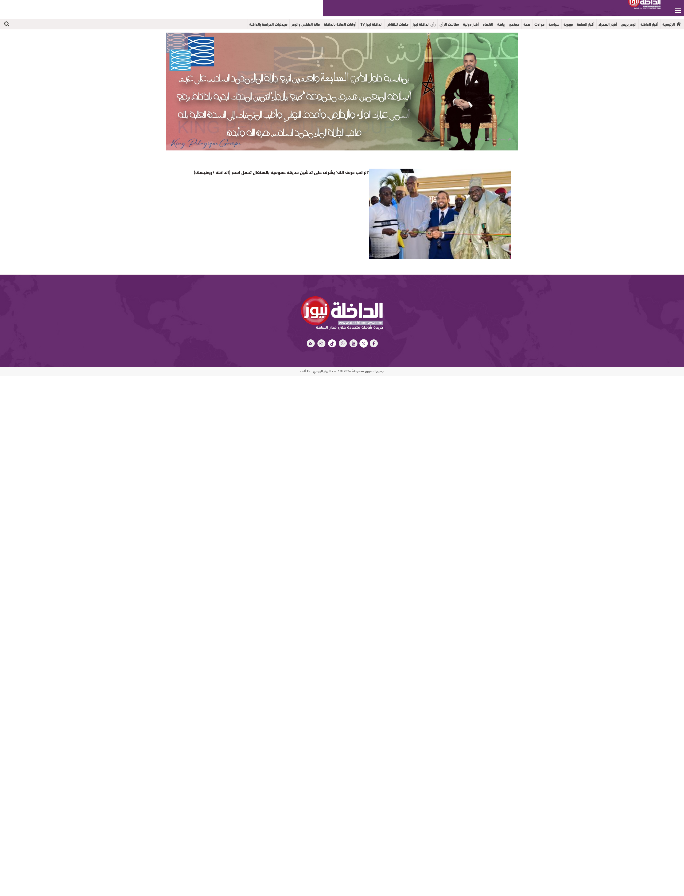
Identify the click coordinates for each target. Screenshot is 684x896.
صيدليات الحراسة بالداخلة (268, 24)
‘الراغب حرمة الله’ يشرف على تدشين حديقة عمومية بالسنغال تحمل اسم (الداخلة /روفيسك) (290, 172)
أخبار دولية (471, 24)
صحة (526, 24)
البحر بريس (628, 24)
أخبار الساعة (585, 24)
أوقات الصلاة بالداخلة (340, 24)
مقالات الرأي (449, 24)
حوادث (539, 24)
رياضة (501, 24)
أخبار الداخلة (649, 24)
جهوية (568, 24)
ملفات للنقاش (398, 24)
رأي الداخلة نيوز (424, 24)
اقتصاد (488, 24)
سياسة (554, 24)
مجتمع (514, 24)
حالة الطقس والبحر (306, 24)
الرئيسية (668, 24)
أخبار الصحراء (607, 24)
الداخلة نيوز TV (371, 24)
